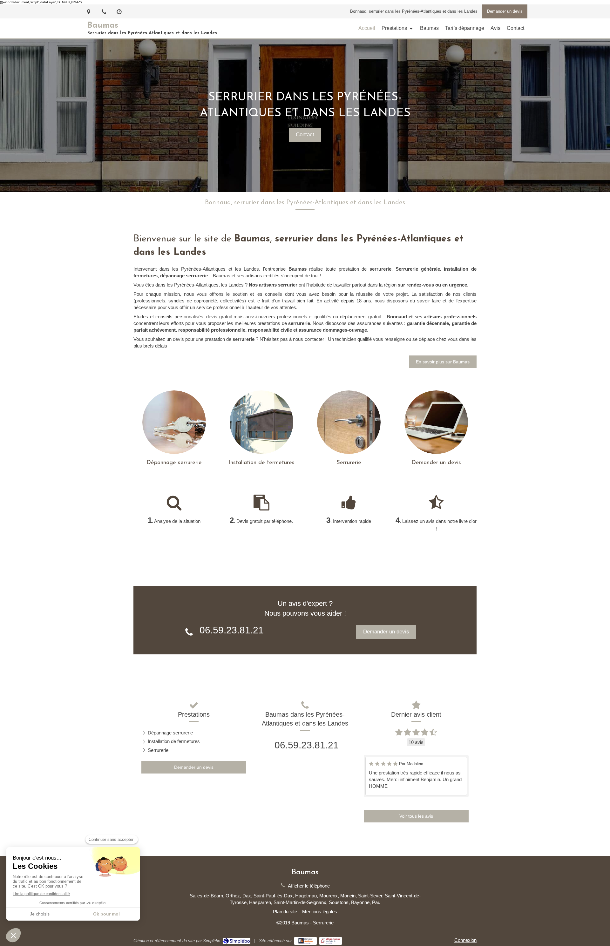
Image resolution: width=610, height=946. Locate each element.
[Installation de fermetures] (261, 422)
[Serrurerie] (349, 422)
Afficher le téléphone (309, 886)
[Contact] (436, 422)
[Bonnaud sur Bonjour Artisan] (305, 941)
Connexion (465, 940)
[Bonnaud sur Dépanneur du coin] (330, 941)
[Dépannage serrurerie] (174, 422)
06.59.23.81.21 (232, 630)
